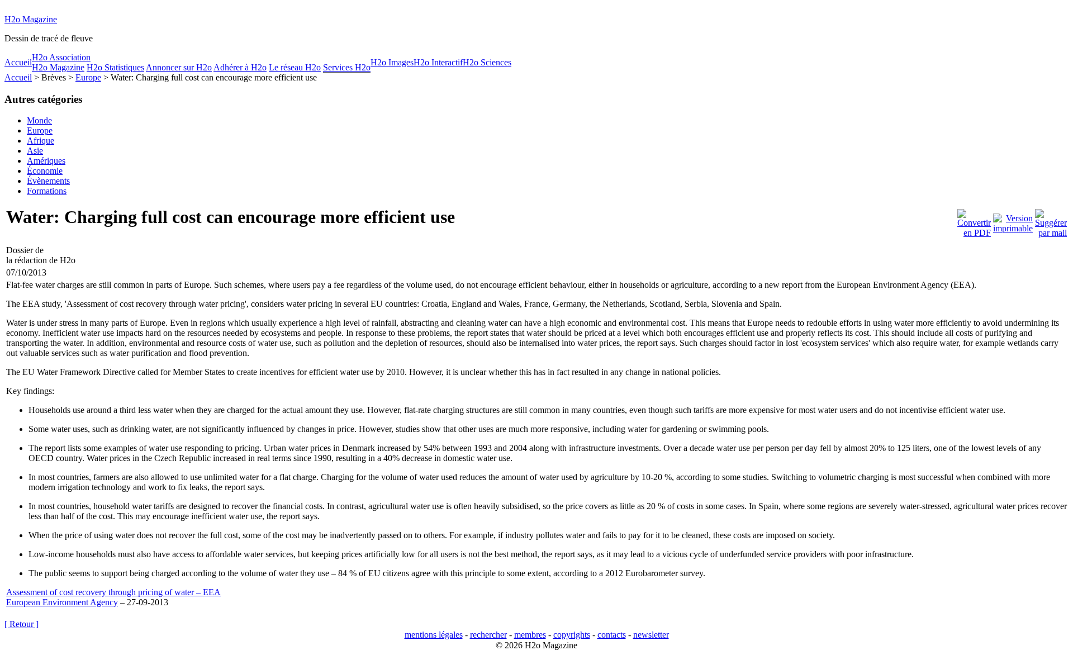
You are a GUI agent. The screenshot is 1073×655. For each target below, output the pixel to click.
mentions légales (434, 634)
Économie (45, 170)
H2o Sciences (487, 62)
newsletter (651, 634)
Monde (39, 120)
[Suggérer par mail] (1051, 220)
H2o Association (61, 57)
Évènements (48, 181)
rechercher (488, 634)
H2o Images (392, 62)
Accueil (18, 62)
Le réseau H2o (295, 67)
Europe (88, 77)
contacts (611, 634)
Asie (35, 150)
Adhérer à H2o (240, 67)
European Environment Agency (62, 602)
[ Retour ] (21, 624)
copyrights (571, 634)
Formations (47, 191)
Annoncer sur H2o (179, 67)
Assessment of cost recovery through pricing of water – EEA (113, 592)
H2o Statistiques (115, 67)
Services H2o (347, 67)
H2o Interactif (438, 62)
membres (530, 634)
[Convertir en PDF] (974, 220)
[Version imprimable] (1013, 220)
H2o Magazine (30, 19)
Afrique (40, 140)
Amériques (46, 160)
